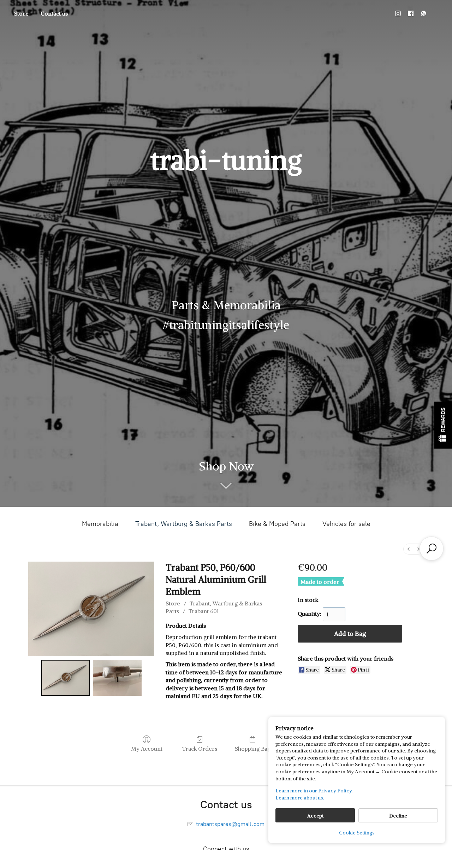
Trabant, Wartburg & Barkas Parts (183, 524)
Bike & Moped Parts (277, 524)
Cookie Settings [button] (357, 833)
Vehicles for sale (346, 524)
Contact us (54, 13)
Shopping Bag (252, 748)
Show (443, 425)
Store (21, 13)
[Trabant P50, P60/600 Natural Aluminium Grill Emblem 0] (65, 678)
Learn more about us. (299, 798)
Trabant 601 (204, 611)
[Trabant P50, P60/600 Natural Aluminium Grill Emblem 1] (117, 678)
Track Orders (199, 748)
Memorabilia (100, 524)
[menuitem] (409, 549)
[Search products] (431, 548)
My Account (146, 748)
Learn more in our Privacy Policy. (314, 790)
